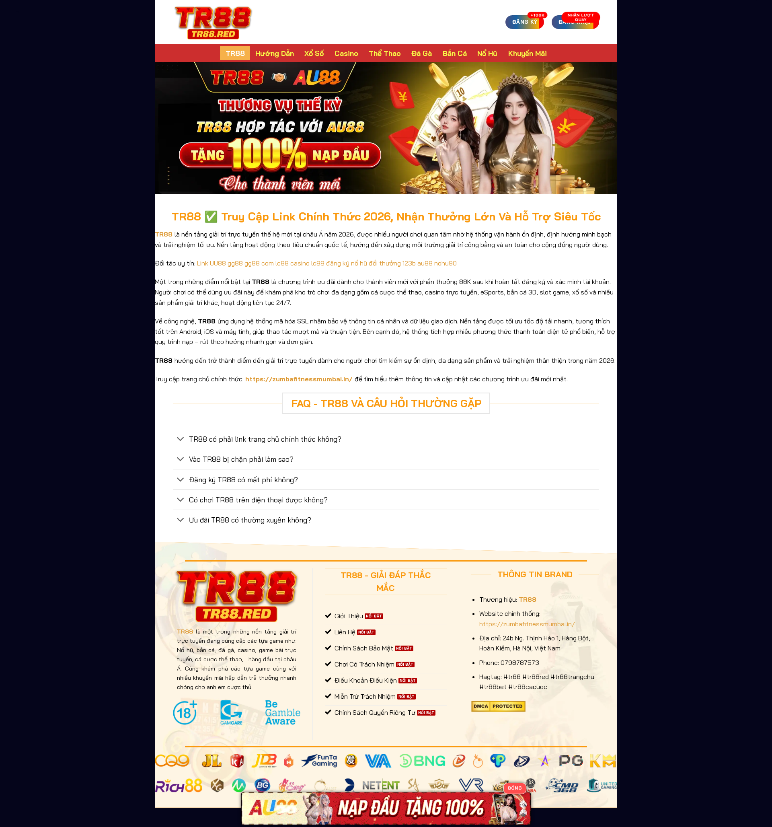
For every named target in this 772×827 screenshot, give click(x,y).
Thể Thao (385, 53)
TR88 (235, 53)
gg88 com (259, 263)
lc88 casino (292, 263)
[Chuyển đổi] (181, 439)
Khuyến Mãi (527, 53)
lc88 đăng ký (330, 263)
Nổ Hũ (487, 53)
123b (409, 263)
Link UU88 (211, 263)
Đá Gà (421, 53)
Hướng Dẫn (274, 53)
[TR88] (213, 22)
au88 (425, 263)
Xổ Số (314, 53)
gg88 (235, 263)
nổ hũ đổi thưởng (376, 263)
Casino (346, 53)
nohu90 (445, 263)
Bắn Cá (455, 53)
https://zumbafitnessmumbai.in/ (299, 379)
